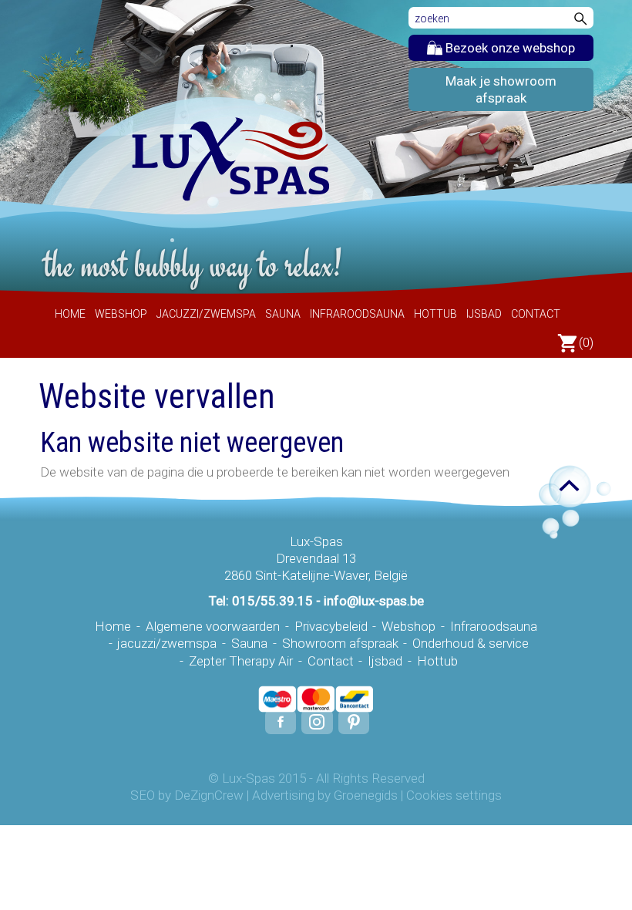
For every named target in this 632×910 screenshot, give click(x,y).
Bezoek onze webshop (508, 48)
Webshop (121, 314)
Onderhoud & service (470, 643)
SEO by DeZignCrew (187, 795)
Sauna (283, 314)
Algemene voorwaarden (213, 626)
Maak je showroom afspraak (500, 89)
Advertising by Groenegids (325, 795)
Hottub (435, 314)
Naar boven (560, 487)
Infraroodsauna (357, 314)
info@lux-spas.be (374, 600)
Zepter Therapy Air (241, 661)
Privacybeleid (331, 626)
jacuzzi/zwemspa (206, 314)
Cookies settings (454, 795)
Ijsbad (484, 314)
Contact (535, 314)
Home (70, 314)
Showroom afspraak (340, 643)
